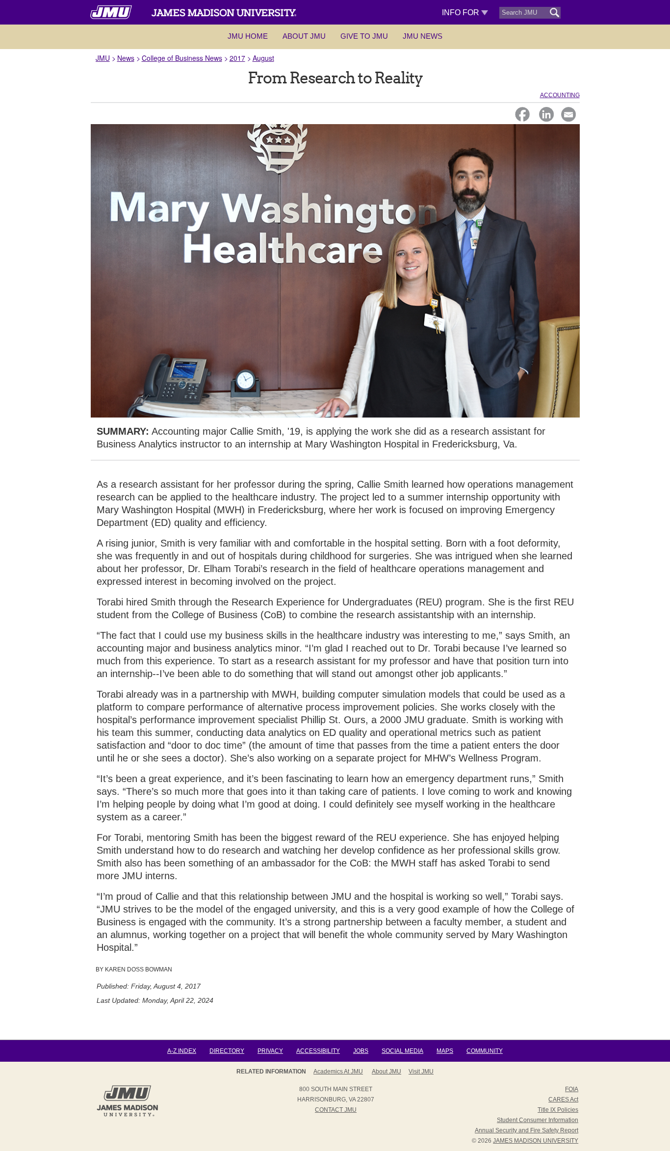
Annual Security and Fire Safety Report (526, 1130)
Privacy (270, 1050)
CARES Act (563, 1099)
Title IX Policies (558, 1109)
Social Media (402, 1050)
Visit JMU (421, 1071)
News (125, 58)
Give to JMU (364, 36)
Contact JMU (336, 1109)
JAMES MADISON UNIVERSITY (535, 1140)
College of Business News (182, 58)
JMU (103, 58)
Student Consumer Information (537, 1120)
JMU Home (248, 36)
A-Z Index (181, 1050)
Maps (445, 1050)
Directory (226, 1050)
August (263, 58)
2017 (237, 58)
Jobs (360, 1050)
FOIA (571, 1089)
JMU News (422, 36)
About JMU (304, 36)
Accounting (560, 95)
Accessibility (318, 1050)
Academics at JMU (338, 1071)
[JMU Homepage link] (127, 1115)
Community (484, 1050)
